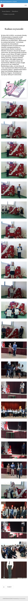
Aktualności (15, 11)
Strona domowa (6, 11)
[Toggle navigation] (26, 5)
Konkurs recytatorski (9, 14)
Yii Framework (22, 598)
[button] (7, 587)
